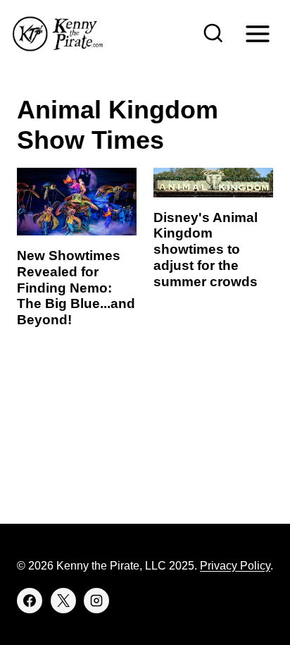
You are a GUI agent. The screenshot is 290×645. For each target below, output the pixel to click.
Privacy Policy (235, 566)
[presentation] (77, 201)
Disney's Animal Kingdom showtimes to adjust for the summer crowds (205, 249)
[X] (63, 600)
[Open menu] (257, 33)
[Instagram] (96, 600)
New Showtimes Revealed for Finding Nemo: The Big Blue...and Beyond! (76, 287)
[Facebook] (29, 600)
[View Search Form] (213, 33)
